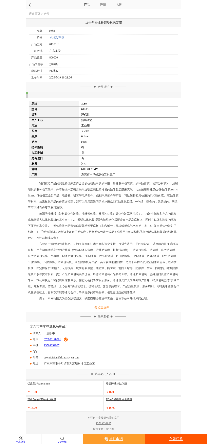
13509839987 (51, 345)
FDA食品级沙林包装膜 (119, 399)
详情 (103, 4)
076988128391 (52, 339)
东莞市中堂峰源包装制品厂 (49, 326)
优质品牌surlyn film (38, 383)
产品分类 (20, 441)
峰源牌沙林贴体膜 (116, 383)
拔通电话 (66, 339)
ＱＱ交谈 (62, 441)
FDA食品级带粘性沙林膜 (41, 399)
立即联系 (176, 439)
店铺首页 (34, 13)
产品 (87, 4)
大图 (119, 4)
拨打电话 (116, 439)
